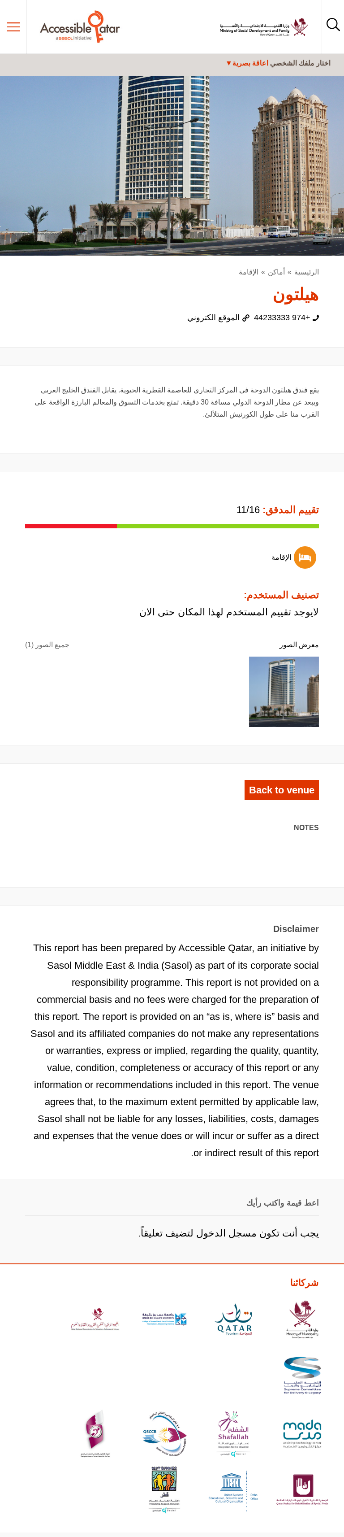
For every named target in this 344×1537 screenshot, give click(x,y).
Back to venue (281, 790)
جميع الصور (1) (47, 645)
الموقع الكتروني (213, 317)
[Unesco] (233, 1491)
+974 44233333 (282, 317)
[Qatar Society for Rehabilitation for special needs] (302, 1491)
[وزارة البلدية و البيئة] (302, 1321)
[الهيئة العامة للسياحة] (233, 1321)
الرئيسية (306, 272)
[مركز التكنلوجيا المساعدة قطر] (302, 1435)
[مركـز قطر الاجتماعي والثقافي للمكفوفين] (164, 1435)
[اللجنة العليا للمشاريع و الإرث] (302, 1377)
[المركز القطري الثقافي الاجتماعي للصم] (95, 1435)
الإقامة (248, 272)
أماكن (276, 272)
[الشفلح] (233, 1435)
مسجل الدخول (226, 1233)
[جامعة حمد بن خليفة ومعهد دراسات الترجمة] (164, 1321)
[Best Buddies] (164, 1491)
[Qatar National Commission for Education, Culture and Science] (95, 1321)
